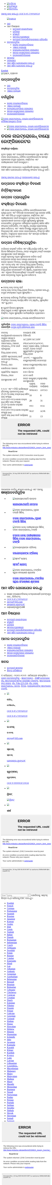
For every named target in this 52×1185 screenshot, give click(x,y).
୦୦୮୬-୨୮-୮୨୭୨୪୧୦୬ (17, 599)
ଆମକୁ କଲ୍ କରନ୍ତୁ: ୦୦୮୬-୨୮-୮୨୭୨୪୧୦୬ (20, 14)
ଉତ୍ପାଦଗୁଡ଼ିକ (13, 42)
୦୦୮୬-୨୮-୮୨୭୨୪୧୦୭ (17, 716)
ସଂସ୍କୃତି (16, 34)
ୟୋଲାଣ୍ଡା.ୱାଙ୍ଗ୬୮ (16, 760)
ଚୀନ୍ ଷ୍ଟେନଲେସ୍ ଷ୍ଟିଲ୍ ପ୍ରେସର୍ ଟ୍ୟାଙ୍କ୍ (19, 680)
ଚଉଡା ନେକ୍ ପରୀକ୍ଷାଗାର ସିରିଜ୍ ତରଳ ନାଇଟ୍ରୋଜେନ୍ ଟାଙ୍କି (27, 538)
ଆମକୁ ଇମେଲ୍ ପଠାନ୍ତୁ (11, 177)
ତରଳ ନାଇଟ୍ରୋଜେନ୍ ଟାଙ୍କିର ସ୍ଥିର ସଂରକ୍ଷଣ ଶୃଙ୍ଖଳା (28, 580)
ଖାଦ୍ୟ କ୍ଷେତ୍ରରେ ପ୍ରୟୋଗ (26, 52)
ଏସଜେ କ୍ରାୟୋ (19, 47)
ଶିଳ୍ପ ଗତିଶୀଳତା (14, 670)
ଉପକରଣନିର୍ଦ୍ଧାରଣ (21, 55)
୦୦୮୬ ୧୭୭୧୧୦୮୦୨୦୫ (18, 783)
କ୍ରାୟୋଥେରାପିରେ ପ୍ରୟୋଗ (26, 50)
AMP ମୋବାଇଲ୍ (42, 678)
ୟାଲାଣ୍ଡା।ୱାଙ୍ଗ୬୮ (16, 604)
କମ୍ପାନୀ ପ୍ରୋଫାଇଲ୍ (22, 29)
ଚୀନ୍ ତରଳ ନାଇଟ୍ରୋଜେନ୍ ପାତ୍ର (19, 684)
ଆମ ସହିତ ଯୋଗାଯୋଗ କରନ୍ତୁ (21, 63)
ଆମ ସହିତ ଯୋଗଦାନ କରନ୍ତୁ (19, 65)
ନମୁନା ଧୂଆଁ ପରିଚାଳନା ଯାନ (23, 327)
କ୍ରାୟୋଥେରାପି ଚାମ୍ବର (25, 504)
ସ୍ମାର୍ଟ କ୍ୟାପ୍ (20, 564)
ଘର (8, 23)
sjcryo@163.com (15, 602)
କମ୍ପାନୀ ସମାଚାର (15, 668)
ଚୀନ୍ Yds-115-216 (20, 683)
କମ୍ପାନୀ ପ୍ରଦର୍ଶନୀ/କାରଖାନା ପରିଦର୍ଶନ (30, 39)
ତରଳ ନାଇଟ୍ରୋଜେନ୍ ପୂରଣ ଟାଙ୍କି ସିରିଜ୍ (29, 324)
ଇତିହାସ (16, 31)
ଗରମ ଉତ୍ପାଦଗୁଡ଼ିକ (10, 678)
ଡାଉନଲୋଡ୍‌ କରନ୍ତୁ (31, 177)
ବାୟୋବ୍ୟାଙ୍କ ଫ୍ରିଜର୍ (25, 553)
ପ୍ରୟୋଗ (11, 60)
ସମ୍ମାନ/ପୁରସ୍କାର (21, 37)
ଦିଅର (23, 686)
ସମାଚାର (10, 58)
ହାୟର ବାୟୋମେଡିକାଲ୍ (23, 44)
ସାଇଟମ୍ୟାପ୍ (27, 678)
